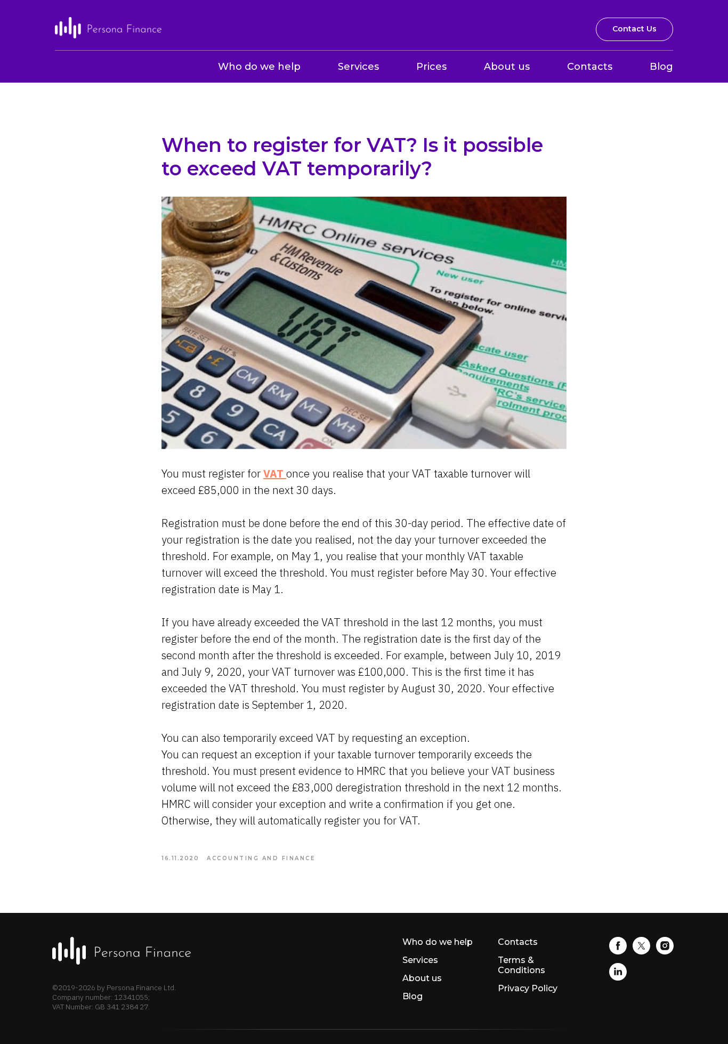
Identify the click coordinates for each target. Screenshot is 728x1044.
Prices (431, 66)
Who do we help (259, 66)
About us (507, 66)
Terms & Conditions (521, 965)
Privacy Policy (527, 988)
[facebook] (618, 951)
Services (358, 66)
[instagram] (665, 951)
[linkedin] (618, 977)
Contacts (589, 66)
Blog (661, 66)
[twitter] (641, 951)
